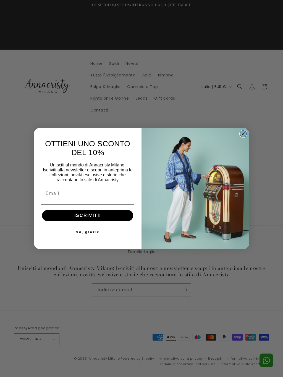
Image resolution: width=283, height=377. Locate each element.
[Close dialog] (243, 134)
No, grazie (88, 232)
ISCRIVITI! (87, 215)
